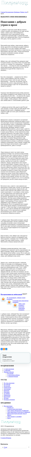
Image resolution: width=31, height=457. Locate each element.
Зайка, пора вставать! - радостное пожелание (22, 306)
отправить (9, 299)
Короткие (6, 390)
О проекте (3, 438)
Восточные (7, 396)
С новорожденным (12, 376)
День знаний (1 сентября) (14, 416)
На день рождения (9, 383)
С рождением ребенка (13, 375)
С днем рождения (9, 369)
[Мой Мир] (6, 349)
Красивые (7, 392)
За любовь (7, 393)
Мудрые (6, 398)
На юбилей (7, 384)
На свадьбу (10, 373)
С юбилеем (7, 370)
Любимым (17, 12)
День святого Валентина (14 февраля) (18, 410)
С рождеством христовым (14, 409)
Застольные (7, 389)
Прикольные (7, 387)
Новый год (10, 407)
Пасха (9, 418)
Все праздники (8, 406)
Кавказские (7, 395)
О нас (5, 447)
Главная (3, 12)
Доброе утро (23, 12)
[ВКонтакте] (2, 349)
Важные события (9, 372)
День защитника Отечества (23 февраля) (18, 412)
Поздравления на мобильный (11, 294)
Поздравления (9, 12)
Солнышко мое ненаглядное (20, 300)
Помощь (8, 438)
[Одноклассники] (4, 349)
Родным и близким (9, 399)
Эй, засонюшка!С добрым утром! (16, 297)
